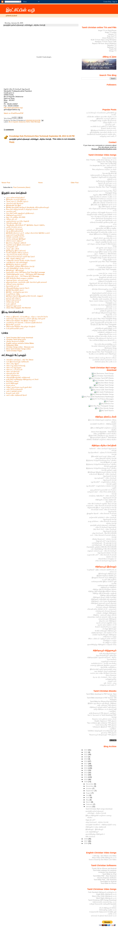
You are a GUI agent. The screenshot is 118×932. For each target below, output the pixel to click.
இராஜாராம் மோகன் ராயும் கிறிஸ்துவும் (104, 577)
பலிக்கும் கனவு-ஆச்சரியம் (15, 284)
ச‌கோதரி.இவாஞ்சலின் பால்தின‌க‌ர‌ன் (18, 377)
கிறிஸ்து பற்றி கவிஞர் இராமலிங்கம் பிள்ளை (102, 591)
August (88, 793)
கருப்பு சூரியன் (11, 304)
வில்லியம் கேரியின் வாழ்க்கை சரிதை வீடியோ (101, 439)
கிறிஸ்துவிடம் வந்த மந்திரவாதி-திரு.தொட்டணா (105, 501)
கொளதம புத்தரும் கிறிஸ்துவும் (106, 607)
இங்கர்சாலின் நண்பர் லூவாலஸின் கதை (103, 669)
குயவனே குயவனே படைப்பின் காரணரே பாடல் (101, 275)
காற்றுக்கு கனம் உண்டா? (108, 136)
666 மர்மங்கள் (90, 836)
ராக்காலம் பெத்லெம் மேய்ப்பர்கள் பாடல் (103, 916)
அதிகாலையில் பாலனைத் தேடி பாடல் (104, 902)
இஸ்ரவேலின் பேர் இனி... (14, 205)
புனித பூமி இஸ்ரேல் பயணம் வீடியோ (104, 433)
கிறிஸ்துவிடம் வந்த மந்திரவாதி (96, 827)
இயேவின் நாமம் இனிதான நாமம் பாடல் (103, 204)
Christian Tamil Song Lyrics (16, 339)
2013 (86, 773)
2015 (86, 768)
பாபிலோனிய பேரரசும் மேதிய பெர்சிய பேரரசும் (21, 260)
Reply (11, 142)
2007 (86, 841)
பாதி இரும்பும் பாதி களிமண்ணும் (17, 262)
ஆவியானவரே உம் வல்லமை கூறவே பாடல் (103, 197)
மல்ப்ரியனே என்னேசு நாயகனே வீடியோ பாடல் (101, 116)
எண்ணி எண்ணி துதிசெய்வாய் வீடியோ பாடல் (101, 230)
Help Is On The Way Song (106, 162)
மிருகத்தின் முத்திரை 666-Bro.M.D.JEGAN (101, 547)
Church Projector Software (106, 878)
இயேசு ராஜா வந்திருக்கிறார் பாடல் (105, 201)
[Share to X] (17, 118)
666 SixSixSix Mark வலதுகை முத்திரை (19, 278)
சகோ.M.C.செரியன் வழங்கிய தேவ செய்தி (102, 503)
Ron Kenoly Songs (107, 408)
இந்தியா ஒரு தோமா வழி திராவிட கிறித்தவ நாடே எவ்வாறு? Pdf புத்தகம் (102, 704)
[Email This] (13, 118)
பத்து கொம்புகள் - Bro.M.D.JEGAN (104, 533)
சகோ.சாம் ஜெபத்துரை (13, 367)
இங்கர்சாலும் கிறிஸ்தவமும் (107, 574)
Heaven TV (112, 34)
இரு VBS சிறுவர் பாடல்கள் (107, 206)
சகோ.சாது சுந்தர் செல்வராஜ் (15, 366)
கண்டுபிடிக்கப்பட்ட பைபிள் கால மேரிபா (103, 663)
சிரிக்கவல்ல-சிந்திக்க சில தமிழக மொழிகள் (20, 326)
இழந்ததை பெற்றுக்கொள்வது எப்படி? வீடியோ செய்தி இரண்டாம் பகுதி (101, 461)
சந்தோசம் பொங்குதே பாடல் (107, 281)
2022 (86, 752)
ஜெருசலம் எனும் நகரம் (13, 306)
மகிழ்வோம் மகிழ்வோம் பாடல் (106, 332)
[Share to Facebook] (19, 118)
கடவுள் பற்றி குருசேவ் (109, 579)
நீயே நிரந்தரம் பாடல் (109, 317)
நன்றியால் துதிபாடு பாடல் (108, 311)
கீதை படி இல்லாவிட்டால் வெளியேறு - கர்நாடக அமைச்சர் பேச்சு (27, 317)
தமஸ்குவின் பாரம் (12, 247)
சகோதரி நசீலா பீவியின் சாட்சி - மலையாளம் (101, 609)
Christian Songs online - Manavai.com (20, 347)
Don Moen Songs (107, 383)
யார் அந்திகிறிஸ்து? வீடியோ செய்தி (18, 268)
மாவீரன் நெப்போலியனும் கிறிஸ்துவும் (104, 635)
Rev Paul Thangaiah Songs (103, 406)
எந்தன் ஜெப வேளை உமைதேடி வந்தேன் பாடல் (101, 240)
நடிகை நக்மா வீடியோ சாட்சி (107, 625)
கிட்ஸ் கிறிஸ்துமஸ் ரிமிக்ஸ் (107, 908)
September (90, 791)
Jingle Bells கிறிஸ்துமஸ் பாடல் (106, 894)
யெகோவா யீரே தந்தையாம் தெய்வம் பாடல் (102, 338)
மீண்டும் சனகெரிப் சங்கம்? (15, 237)
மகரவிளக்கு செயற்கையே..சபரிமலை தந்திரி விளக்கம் (24, 322)
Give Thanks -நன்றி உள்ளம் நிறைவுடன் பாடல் (101, 160)
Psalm (111, 401)
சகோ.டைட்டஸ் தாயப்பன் (14, 369)
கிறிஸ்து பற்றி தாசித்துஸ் (108, 595)
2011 (86, 777)
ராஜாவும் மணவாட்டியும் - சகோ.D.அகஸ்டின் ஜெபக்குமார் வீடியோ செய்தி (102, 552)
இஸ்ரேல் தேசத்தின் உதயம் (15, 290)
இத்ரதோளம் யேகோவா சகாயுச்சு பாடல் (103, 130)
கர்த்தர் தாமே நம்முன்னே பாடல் (106, 265)
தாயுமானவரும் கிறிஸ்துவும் (107, 619)
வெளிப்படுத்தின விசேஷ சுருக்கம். (17, 253)
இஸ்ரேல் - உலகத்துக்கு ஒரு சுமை (17, 292)
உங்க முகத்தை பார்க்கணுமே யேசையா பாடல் (101, 212)
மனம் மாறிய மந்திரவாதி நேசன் (16, 395)
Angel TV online (110, 32)
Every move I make (109, 158)
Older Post (74, 182)
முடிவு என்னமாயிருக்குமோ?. (15, 197)
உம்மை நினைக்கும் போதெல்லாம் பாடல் (103, 218)
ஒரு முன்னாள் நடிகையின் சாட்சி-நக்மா (103, 490)
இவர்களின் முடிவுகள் (13, 324)
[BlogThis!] (15, 118)
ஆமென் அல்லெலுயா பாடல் (107, 185)
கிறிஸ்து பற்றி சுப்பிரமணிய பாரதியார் (104, 593)
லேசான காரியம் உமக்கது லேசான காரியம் (102, 358)
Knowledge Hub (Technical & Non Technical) (28, 136)
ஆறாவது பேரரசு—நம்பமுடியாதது (17, 280)
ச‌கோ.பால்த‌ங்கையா (13, 375)
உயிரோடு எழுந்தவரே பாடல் (107, 226)
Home (40, 182)
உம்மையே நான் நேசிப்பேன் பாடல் (105, 220)
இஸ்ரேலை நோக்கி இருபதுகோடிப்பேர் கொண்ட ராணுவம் (24, 296)
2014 (86, 770)
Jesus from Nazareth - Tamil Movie (103, 432)
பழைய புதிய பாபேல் (12, 249)
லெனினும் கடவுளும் (109, 640)
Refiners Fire (109, 403)
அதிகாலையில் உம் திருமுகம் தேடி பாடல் (103, 175)
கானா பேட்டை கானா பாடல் (107, 273)
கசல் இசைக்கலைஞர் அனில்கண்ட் (17, 362)
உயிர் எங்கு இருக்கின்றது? (107, 653)
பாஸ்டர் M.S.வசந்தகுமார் (14, 389)
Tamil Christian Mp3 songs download (19, 337)
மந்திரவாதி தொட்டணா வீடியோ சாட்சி (103, 633)
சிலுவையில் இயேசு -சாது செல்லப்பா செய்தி (101, 507)
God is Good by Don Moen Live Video (102, 859)
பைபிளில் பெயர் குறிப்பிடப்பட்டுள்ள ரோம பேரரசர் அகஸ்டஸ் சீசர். (103, 127)
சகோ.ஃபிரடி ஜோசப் (12, 364)
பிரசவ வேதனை (111, 675)
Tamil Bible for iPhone (108, 883)
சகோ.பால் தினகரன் (13, 371)
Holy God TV (111, 36)
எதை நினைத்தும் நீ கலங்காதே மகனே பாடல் (101, 232)
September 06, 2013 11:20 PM (61, 136)
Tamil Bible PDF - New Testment (104, 876)
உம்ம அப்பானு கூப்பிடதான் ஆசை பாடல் (103, 216)
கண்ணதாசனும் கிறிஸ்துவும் (107, 585)
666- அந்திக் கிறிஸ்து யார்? (15, 258)
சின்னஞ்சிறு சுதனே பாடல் (107, 910)
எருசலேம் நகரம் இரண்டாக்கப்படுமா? (18, 245)
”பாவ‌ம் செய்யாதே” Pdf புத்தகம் (105, 725)
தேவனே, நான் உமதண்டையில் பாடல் (104, 299)
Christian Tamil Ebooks (105, 376)
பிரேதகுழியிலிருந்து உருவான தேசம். (18, 288)
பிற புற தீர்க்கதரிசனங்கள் (14, 231)
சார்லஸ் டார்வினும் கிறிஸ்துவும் (106, 613)
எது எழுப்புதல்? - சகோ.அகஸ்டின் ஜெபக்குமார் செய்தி (105, 479)
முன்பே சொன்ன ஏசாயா (14, 227)
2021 (86, 754)
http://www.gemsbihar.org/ (13, 108)
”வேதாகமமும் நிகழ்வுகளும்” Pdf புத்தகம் (102, 735)
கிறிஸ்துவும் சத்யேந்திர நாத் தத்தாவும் (103, 599)
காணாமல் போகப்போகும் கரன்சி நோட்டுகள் (20, 256)
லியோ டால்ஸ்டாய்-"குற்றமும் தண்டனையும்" (102, 638)
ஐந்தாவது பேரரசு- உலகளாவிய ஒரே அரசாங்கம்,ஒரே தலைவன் (26, 282)
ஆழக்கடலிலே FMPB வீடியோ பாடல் (104, 195)
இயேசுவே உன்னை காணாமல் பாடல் (104, 203)
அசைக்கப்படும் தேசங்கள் (14, 203)
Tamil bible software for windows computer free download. (104, 871)
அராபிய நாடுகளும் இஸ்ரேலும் (16, 239)
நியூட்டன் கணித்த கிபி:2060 (15, 217)
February (89, 804)
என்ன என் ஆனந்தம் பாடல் (107, 250)
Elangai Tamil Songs (106, 385)
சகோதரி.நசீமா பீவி (12, 373)
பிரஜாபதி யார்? (90, 820)
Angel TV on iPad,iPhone (107, 30)
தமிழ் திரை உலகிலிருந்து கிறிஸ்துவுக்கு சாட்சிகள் (22, 379)
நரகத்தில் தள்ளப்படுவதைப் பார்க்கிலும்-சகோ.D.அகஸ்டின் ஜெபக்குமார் (103, 526)
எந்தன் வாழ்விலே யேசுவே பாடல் (106, 242)
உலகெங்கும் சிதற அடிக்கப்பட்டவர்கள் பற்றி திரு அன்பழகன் (25, 319)
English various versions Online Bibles (20, 343)
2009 (86, 782)
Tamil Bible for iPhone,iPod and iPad (103, 701)
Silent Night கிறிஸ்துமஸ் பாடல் (106, 898)
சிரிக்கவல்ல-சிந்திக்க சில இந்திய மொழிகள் (21, 320)
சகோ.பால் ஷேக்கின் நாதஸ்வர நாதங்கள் (103, 279)
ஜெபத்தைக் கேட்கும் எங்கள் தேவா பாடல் (102, 283)
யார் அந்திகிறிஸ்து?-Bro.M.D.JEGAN (103, 549)
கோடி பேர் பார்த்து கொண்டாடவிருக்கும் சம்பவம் (22, 209)
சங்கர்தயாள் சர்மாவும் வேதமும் (106, 611)
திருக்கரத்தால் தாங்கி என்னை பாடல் (104, 293)
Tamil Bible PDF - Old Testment (105, 879)
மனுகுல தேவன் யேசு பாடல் (107, 334)
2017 (86, 763)
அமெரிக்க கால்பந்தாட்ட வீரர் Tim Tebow (19, 360)
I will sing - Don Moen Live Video (104, 856)
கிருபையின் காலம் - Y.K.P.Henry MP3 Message (22, 276)
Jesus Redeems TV (109, 38)
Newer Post (6, 182)
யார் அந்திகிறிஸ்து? (92, 832)
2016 (86, 766)
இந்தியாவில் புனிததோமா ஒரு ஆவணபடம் (102, 435)
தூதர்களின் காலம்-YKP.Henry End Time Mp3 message (25, 272)
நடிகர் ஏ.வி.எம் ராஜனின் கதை (106, 623)
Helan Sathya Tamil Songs (104, 387)
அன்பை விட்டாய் (11, 219)
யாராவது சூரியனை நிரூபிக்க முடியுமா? (103, 665)
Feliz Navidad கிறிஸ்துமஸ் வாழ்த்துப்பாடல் (102, 892)
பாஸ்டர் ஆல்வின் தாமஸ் (14, 391)
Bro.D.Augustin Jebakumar (17, 122)
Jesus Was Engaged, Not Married (18, 308)
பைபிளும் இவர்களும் (109, 629)
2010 (86, 779)
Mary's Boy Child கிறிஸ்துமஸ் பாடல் (104, 857)
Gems (28, 122)
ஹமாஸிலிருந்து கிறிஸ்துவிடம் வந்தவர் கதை (101, 644)
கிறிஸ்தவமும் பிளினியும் (108, 587)
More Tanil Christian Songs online (18, 349)
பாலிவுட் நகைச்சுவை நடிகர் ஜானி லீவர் (19, 387)
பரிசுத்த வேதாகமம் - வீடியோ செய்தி (104, 539)
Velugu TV (112, 51)
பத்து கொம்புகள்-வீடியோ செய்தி (17, 254)
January (89, 806)
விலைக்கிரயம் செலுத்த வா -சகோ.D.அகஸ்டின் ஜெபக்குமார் (105, 560)
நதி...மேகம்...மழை (110, 683)
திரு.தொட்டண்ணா (12, 381)
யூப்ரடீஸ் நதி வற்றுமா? (13, 298)
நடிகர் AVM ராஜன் (12, 383)
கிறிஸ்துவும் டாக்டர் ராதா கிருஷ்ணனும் (103, 601)
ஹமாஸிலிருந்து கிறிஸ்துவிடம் (95, 834)
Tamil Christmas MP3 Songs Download (102, 900)
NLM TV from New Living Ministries (103, 40)
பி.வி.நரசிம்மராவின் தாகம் (15, 328)
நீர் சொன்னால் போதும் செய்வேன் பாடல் (103, 320)
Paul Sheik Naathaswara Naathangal (100, 397)
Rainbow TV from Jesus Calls (105, 41)
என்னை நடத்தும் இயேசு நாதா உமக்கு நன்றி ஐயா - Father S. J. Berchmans (102, 253)
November (90, 786)
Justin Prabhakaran (106, 392)
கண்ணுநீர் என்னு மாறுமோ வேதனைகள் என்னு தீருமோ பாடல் (103, 121)
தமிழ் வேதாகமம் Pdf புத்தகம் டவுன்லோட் (102, 713)
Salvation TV (111, 45)
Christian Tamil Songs (105, 380)
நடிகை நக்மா (10, 385)
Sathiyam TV (111, 47)
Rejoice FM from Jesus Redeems (104, 43)
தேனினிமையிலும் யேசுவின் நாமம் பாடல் (103, 297)
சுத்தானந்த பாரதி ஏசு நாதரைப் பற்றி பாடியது (101, 617)
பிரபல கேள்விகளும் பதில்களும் (106, 655)
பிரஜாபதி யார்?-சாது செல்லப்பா (106, 541)
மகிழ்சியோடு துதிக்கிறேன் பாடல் (105, 328)
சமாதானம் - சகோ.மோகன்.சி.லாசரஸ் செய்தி (101, 505)
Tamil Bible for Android (108, 881)
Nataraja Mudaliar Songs (104, 394)
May (88, 800)
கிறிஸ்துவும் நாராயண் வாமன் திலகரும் (103, 603)
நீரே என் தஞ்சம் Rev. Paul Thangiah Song (101, 319)
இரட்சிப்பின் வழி (20, 9)
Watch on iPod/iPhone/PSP (13, 113)
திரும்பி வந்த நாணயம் (13, 300)
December (90, 784)
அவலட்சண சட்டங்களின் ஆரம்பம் (17, 201)
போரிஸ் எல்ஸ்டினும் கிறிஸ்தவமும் (105, 631)
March (88, 802)
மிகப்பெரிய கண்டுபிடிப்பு (108, 667)
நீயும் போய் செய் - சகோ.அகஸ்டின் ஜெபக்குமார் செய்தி (104, 530)
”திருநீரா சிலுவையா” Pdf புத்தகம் (105, 721)
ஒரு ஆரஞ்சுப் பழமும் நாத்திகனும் (105, 671)
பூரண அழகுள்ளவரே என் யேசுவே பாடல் (103, 322)
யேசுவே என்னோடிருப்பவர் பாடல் (106, 350)
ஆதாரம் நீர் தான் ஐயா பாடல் (107, 183)
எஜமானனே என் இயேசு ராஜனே (106, 228)
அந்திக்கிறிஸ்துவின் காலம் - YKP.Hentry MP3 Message (25, 274)
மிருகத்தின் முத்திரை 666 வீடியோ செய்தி (20, 266)
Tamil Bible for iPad (109, 874)
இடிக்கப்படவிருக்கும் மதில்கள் (16, 243)
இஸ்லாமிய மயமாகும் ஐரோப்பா (16, 199)
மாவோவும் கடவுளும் (109, 637)
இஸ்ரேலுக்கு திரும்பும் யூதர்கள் (16, 264)
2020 (86, 757)
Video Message (35, 122)
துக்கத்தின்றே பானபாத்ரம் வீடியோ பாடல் (103, 132)
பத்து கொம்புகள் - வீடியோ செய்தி (97, 822)
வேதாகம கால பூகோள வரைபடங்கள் (104, 719)
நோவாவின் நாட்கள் (12, 286)
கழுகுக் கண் (112, 681)
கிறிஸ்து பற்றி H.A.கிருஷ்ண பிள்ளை (104, 589)
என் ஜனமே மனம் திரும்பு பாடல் (106, 248)
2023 (86, 750)
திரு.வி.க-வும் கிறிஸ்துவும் (107, 621)
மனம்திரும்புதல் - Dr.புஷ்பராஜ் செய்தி (104, 543)
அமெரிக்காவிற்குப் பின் (13, 223)
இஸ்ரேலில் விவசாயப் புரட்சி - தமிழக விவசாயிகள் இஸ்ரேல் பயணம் (28, 233)
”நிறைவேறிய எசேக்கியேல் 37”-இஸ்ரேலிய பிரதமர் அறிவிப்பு (25, 225)
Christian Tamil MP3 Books (104, 378)
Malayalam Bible (12, 345)
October (89, 788)
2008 (86, 839)
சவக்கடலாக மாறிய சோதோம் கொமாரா (103, 673)
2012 (86, 775)
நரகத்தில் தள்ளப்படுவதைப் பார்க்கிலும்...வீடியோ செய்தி (24, 25)
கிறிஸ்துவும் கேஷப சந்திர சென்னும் (104, 597)
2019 (86, 759)
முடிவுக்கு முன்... (11, 211)
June (88, 797)
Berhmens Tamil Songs (105, 373)
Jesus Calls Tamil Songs (105, 390)
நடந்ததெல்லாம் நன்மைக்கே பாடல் (105, 309)
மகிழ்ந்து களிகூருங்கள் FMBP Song (104, 330)
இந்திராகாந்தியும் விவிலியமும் (106, 575)
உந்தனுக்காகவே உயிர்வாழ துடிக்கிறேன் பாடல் (101, 214)
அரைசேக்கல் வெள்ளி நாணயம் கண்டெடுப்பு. (101, 134)
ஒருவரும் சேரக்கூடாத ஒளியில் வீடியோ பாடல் (101, 256)
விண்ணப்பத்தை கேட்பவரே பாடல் (105, 362)
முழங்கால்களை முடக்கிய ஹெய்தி (17, 221)
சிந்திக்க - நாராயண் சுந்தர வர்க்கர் (104, 615)
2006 (86, 843)
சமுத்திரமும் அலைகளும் (14, 229)
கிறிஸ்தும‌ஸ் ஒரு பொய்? (14, 215)
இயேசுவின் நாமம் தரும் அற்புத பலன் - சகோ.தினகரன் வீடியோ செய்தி (103, 457)
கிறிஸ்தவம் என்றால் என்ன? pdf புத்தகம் (103, 707)
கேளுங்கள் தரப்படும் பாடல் (107, 277)
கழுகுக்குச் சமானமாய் (108, 661)
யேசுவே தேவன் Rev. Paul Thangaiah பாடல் (101, 352)
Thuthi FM (112, 49)
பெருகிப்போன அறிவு (13, 294)
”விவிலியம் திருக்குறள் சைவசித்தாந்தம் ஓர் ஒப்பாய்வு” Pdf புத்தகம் (102, 732)
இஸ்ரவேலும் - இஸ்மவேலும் (15, 270)
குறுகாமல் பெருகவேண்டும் (15, 235)
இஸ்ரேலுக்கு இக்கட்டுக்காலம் (16, 251)
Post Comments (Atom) (21, 187)
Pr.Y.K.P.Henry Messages (104, 399)
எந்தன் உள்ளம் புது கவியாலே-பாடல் (105, 238)
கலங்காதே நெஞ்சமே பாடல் (107, 267)
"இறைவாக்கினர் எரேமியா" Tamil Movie (103, 437)
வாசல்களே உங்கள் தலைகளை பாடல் (104, 360)
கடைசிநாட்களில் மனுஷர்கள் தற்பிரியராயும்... (20, 213)
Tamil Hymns (109, 410)
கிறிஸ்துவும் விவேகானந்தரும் (106, 605)
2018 (86, 761)
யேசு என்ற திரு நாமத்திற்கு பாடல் (105, 344)
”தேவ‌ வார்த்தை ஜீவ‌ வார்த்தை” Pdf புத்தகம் (101, 723)
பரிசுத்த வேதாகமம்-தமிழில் (15, 341)
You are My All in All (109, 173)
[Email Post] (42, 120)
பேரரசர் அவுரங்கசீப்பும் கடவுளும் (105, 627)
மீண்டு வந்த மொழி (12, 302)
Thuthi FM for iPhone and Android (104, 868)
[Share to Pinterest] (22, 118)
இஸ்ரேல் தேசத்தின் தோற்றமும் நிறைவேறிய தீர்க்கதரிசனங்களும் (27, 207)
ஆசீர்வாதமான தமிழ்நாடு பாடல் (106, 181)
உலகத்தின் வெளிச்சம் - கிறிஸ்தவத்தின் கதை (101, 824)
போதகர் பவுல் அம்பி (12, 393)
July (87, 795)
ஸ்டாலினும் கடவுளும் (109, 642)
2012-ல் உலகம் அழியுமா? (14, 241)
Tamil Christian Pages (14, 351)
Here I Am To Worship (108, 163)
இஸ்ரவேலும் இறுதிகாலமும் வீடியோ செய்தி (102, 472)
